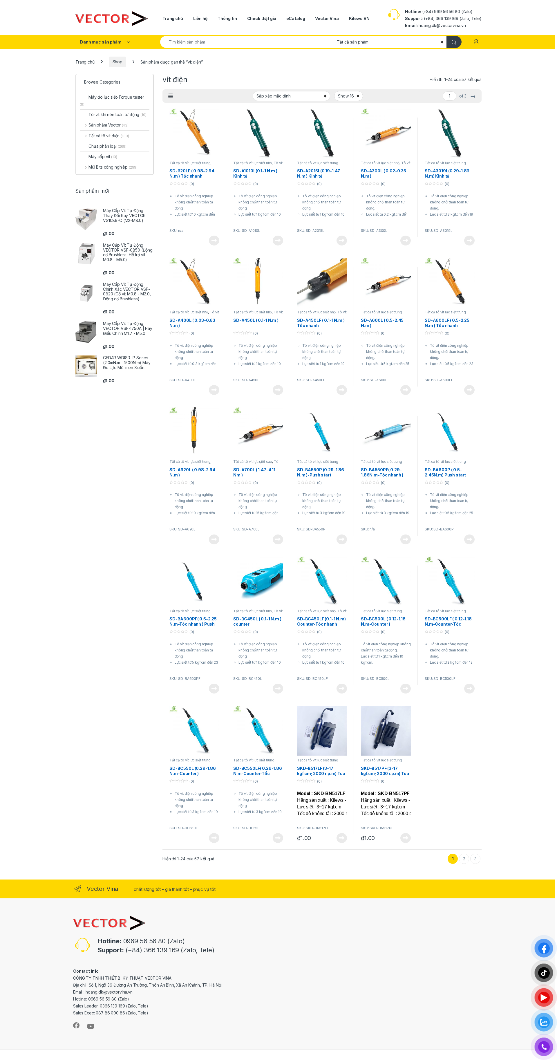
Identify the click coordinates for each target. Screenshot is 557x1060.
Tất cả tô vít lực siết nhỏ (252, 163)
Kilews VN (359, 18)
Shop (117, 61)
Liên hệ (200, 18)
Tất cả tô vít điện (108, 135)
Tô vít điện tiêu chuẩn (255, 463)
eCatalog (295, 18)
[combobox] (247, 42)
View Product (212, 240)
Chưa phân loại (107, 146)
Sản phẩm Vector (108, 124)
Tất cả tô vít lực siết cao (252, 461)
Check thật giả (261, 18)
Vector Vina (327, 18)
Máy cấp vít (102, 156)
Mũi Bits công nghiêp (113, 167)
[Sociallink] (76, 1025)
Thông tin (227, 18)
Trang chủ (172, 18)
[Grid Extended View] (170, 96)
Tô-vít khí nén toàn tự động (117, 114)
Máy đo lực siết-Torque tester (112, 100)
